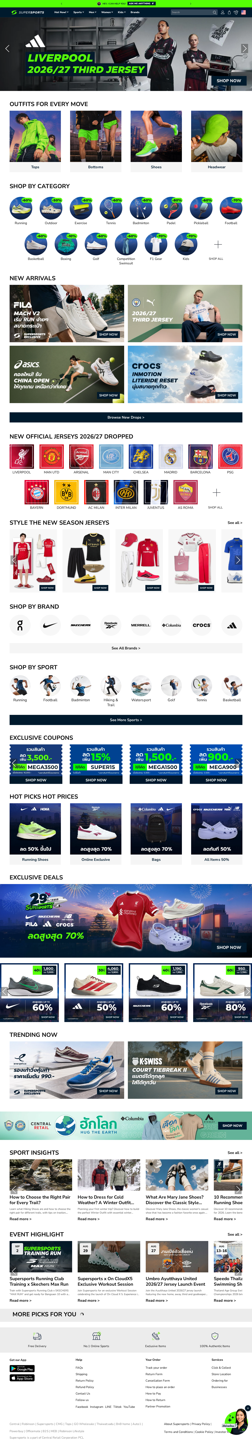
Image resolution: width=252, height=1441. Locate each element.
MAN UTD (51, 472)
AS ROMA (185, 507)
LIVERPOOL (22, 472)
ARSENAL (81, 472)
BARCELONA (200, 472)
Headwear (217, 167)
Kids (186, 259)
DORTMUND (66, 507)
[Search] (215, 12)
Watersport (141, 700)
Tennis (111, 223)
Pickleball (201, 223)
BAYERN (36, 507)
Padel (171, 223)
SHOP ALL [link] (216, 259)
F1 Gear (156, 259)
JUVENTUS (155, 507)
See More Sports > (126, 719)
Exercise (81, 223)
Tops (35, 167)
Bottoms (95, 167)
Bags (156, 859)
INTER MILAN (125, 507)
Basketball (36, 259)
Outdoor (51, 223)
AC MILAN (96, 507)
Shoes (156, 167)
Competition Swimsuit (126, 261)
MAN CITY (111, 472)
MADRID (170, 472)
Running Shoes (35, 859)
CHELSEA (141, 472)
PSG (230, 472)
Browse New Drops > (126, 417)
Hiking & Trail (111, 702)
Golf (96, 259)
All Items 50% (216, 859)
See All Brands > (126, 648)
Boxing (66, 259)
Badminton (141, 223)
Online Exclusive (96, 859)
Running (21, 223)
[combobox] (194, 12)
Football (231, 223)
